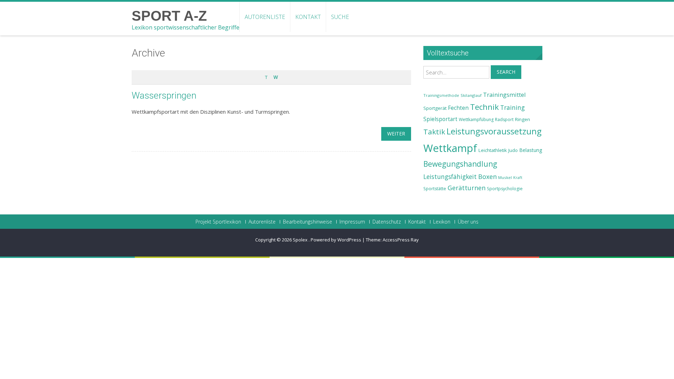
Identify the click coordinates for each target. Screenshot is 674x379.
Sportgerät (435, 108)
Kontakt (308, 17)
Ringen (522, 119)
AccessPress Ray (401, 240)
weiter (396, 133)
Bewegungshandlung (460, 164)
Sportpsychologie (505, 189)
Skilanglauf (471, 95)
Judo (513, 150)
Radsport (504, 119)
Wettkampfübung (476, 119)
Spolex (301, 240)
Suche (340, 17)
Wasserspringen (164, 95)
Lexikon (441, 222)
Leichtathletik (492, 150)
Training (512, 107)
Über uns (468, 222)
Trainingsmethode (441, 95)
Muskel (505, 177)
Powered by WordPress (336, 240)
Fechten (458, 108)
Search (506, 71)
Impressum (352, 222)
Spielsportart (440, 119)
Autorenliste (265, 17)
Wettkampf (450, 148)
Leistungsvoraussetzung (494, 131)
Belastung (530, 150)
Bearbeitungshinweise (307, 222)
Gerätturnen (466, 188)
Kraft (517, 177)
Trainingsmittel (504, 95)
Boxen (487, 176)
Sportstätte (434, 189)
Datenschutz (386, 222)
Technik (484, 106)
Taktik (434, 132)
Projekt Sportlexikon (218, 222)
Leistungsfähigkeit (450, 176)
